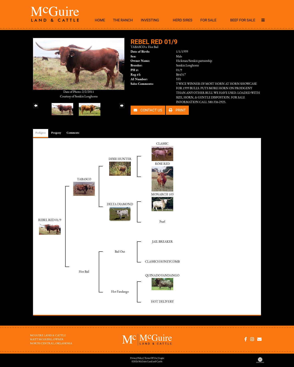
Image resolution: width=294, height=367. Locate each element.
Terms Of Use (150, 358)
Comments (73, 132)
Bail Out (120, 251)
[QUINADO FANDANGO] (162, 284)
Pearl (162, 221)
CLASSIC (162, 143)
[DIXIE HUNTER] (120, 168)
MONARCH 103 (162, 194)
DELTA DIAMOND (120, 204)
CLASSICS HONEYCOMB (162, 261)
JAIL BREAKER (162, 241)
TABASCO (138, 47)
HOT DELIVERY (162, 301)
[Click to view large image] (78, 63)
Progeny (56, 132)
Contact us (151, 110)
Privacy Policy (136, 358)
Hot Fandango (120, 291)
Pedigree (40, 132)
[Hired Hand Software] (260, 361)
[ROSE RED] (162, 178)
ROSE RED (162, 164)
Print (180, 110)
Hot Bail (153, 47)
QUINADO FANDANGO (162, 275)
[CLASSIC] (162, 153)
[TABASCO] (84, 188)
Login (161, 358)
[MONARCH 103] (162, 204)
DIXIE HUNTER (120, 159)
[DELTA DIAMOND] (120, 214)
